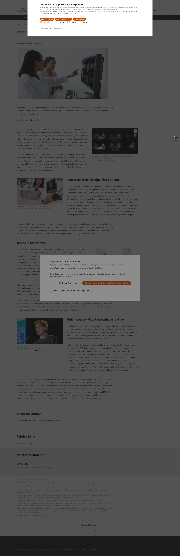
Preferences (61, 22)
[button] (176, 138)
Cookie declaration (46, 28)
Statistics (74, 22)
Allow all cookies (47, 19)
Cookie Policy (114, 9)
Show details (58, 28)
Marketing (86, 22)
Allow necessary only (63, 19)
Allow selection (79, 19)
